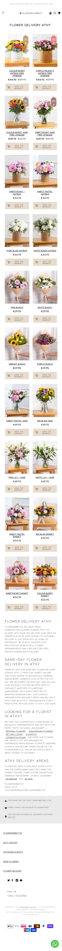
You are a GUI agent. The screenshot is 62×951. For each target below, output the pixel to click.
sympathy (31, 734)
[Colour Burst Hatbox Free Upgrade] (17, 50)
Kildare (29, 778)
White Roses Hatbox (45, 250)
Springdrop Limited (28, 907)
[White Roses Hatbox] (45, 230)
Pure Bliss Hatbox (17, 250)
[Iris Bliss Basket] (45, 513)
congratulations (16, 737)
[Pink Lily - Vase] (17, 457)
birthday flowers (16, 731)
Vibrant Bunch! (17, 364)
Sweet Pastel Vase (17, 420)
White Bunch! (45, 307)
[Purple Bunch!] (45, 343)
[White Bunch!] (45, 287)
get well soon (14, 734)
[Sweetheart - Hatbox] (17, 171)
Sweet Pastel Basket (17, 535)
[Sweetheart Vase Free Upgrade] (45, 112)
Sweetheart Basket (17, 593)
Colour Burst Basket (45, 594)
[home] (55, 13)
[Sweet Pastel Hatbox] (45, 171)
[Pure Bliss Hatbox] (17, 230)
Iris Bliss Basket (45, 534)
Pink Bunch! (17, 307)
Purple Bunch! (45, 364)
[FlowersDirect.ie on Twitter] (8, 881)
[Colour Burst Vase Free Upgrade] (17, 112)
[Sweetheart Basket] (17, 573)
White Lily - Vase (45, 477)
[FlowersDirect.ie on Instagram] (17, 881)
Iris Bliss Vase (45, 420)
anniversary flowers (41, 731)
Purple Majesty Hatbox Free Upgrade (45, 73)
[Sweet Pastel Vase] (17, 400)
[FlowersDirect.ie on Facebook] (13, 881)
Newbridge (11, 778)
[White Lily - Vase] (45, 457)
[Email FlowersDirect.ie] (21, 881)
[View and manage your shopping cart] (59, 13)
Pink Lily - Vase (17, 477)
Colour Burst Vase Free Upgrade (17, 133)
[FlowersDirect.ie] (31, 13)
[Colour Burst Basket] (45, 573)
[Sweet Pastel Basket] (17, 513)
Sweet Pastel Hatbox (45, 192)
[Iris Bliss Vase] (45, 400)
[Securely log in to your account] (50, 13)
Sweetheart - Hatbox (17, 192)
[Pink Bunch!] (17, 287)
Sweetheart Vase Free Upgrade (45, 133)
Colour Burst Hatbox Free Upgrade (17, 73)
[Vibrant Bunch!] (17, 343)
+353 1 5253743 (17, 895)
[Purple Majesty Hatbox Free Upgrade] (45, 50)
